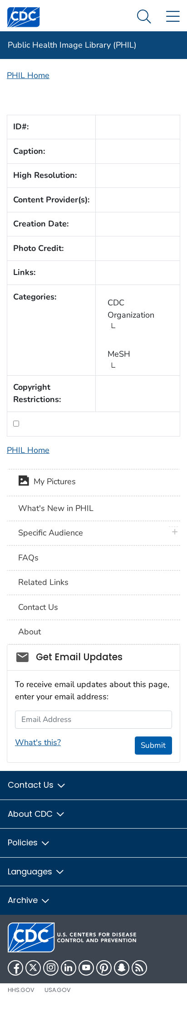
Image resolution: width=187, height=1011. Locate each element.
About (29, 631)
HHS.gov (21, 990)
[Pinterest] (104, 968)
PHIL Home (28, 75)
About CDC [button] (31, 814)
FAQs (28, 557)
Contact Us (38, 607)
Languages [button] (31, 871)
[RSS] (139, 968)
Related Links (43, 582)
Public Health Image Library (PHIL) (72, 44)
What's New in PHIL (56, 508)
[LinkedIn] (68, 968)
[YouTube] (86, 968)
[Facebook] (15, 968)
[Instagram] (51, 968)
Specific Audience (50, 532)
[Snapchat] (121, 968)
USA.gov (57, 990)
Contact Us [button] (32, 784)
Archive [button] (24, 900)
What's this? (38, 742)
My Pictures (52, 481)
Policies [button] (24, 842)
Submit (153, 745)
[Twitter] (33, 968)
